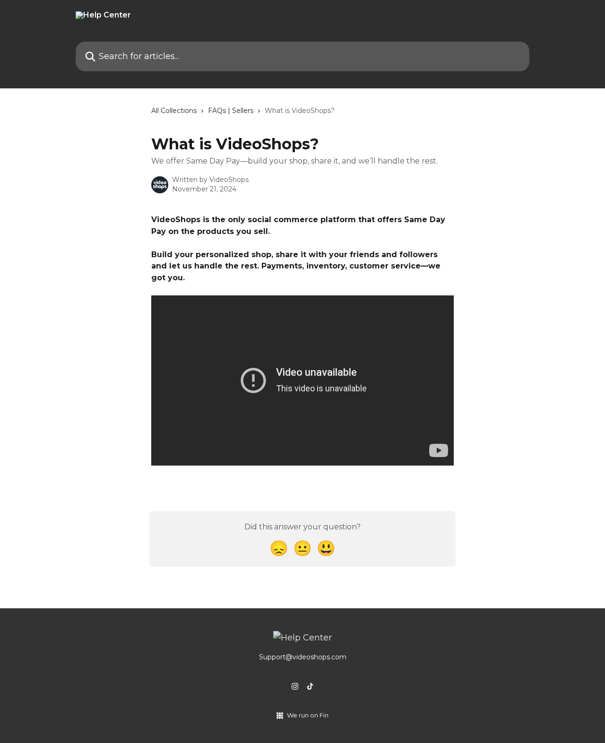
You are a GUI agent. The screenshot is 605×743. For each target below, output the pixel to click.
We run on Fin (307, 715)
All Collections (174, 110)
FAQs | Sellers (230, 110)
